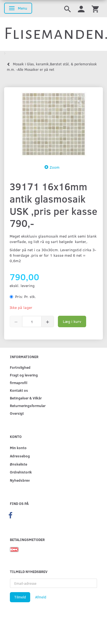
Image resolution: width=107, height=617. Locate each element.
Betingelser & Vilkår (26, 398)
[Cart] (95, 8)
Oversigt (17, 413)
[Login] (81, 8)
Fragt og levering (24, 375)
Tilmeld (20, 597)
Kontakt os (19, 390)
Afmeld (40, 597)
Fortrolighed (20, 367)
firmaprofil (18, 382)
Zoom (55, 167)
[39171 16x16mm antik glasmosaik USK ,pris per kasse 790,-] (53, 124)
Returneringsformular (28, 405)
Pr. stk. (25, 296)
